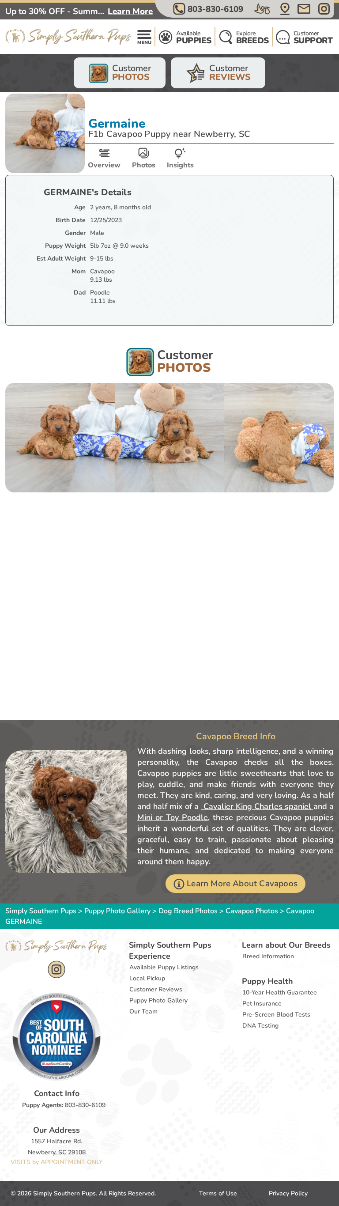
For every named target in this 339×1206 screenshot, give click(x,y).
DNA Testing (260, 1025)
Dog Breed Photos (188, 911)
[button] (209, 9)
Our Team (143, 1011)
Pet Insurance (262, 1003)
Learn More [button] (130, 11)
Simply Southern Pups (40, 911)
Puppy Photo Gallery (117, 911)
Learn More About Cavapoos (242, 883)
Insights (180, 165)
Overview (104, 165)
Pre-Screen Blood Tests (276, 1014)
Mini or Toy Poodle (172, 817)
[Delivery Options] (262, 9)
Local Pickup (147, 978)
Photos (143, 165)
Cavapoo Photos (252, 911)
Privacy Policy (288, 1193)
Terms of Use (218, 1193)
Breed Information (268, 956)
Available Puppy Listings (164, 967)
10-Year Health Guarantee (279, 992)
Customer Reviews (155, 989)
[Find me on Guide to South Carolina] (56, 1036)
